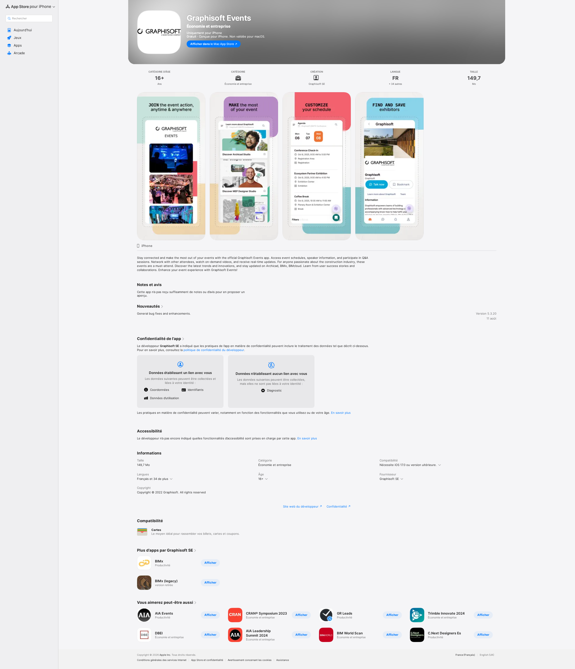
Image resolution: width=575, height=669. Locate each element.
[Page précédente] (132, 625)
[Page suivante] (501, 625)
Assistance (282, 660)
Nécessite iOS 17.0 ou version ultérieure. (408, 465)
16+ (260, 479)
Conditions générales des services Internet (161, 660)
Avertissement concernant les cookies (250, 660)
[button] (29, 30)
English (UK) (487, 655)
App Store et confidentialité (207, 660)
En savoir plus (341, 412)
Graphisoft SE (389, 479)
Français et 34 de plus (152, 479)
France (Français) (465, 655)
